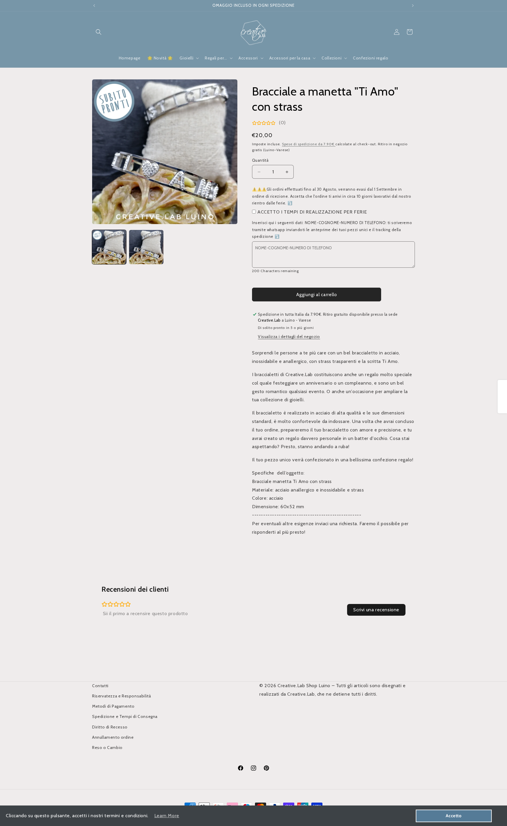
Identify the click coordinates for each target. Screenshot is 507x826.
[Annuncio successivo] (412, 5)
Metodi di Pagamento (113, 706)
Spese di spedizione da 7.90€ (308, 144)
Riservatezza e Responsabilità (121, 696)
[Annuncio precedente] (94, 5)
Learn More (166, 815)
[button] (98, 31)
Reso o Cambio (107, 747)
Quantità (260, 160)
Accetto (454, 815)
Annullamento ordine (112, 737)
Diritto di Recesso (110, 727)
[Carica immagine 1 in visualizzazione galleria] (109, 247)
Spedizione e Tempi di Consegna (125, 716)
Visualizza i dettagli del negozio (289, 336)
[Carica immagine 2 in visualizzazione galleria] (146, 247)
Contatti (100, 685)
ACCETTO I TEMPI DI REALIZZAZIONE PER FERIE (312, 212)
